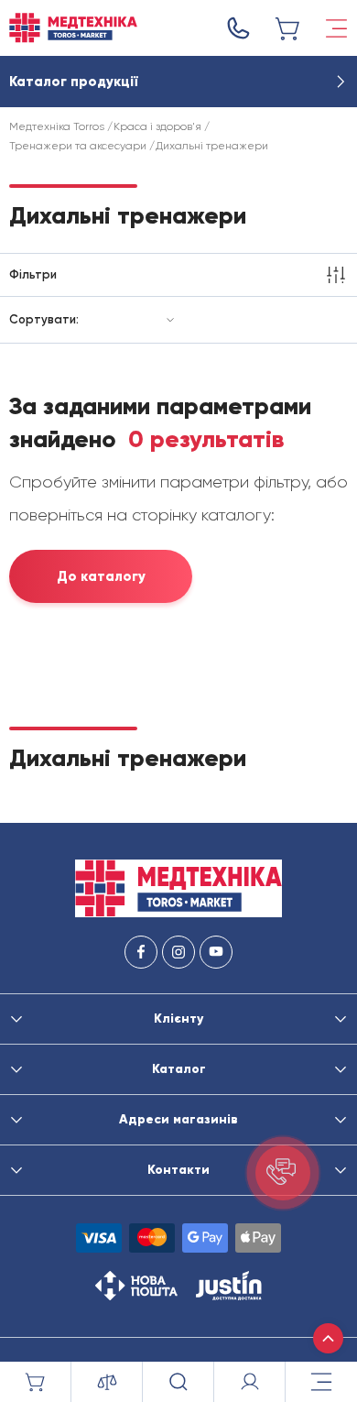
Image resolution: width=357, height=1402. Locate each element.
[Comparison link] (107, 1382)
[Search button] (178, 1382)
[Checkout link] (288, 28)
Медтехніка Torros (56, 126)
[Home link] (73, 28)
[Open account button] (250, 1382)
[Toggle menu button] (336, 28)
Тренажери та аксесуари (77, 145)
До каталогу (101, 576)
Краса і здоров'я (157, 126)
